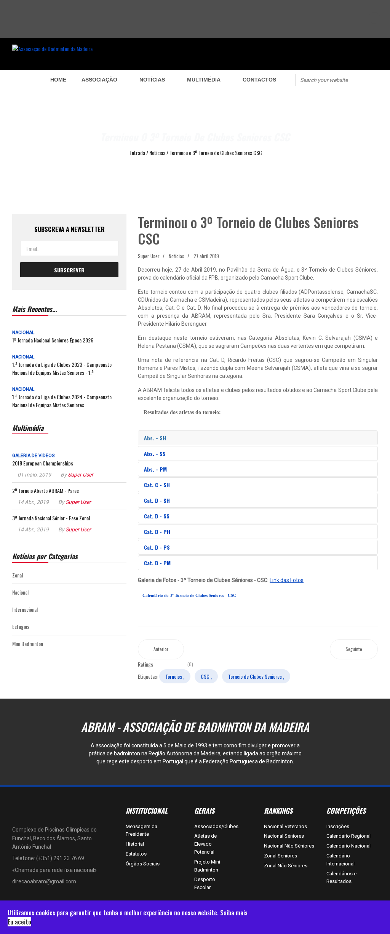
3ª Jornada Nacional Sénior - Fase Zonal (51, 518)
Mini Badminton (27, 644)
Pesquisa (370, 79)
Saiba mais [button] (234, 912)
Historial (135, 844)
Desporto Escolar (204, 883)
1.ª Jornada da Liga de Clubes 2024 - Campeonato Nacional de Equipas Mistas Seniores (62, 401)
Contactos (259, 80)
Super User (80, 475)
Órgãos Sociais (143, 864)
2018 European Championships (42, 463)
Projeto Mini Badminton (207, 866)
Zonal (17, 575)
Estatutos (136, 854)
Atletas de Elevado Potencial (205, 844)
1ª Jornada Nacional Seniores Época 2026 (52, 340)
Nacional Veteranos (285, 826)
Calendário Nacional (348, 846)
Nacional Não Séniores (289, 846)
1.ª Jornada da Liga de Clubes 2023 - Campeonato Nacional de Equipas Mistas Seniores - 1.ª (62, 368)
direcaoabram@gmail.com (44, 881)
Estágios (20, 626)
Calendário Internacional (340, 860)
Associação (99, 80)
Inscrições (337, 826)
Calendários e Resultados (341, 877)
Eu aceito (19, 921)
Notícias (152, 80)
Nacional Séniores (284, 836)
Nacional (23, 332)
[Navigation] (24, 79)
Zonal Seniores (280, 856)
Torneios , (174, 676)
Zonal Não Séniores (285, 865)
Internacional (25, 609)
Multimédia (204, 80)
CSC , (206, 676)
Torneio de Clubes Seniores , (256, 676)
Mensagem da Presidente (141, 830)
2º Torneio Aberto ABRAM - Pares (45, 490)
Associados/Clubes (207, 826)
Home (58, 80)
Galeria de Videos (33, 455)
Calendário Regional (348, 836)
